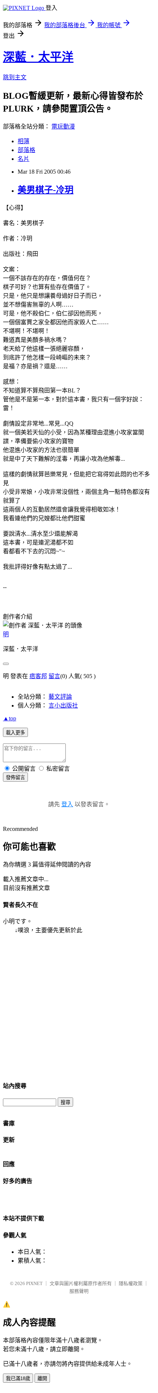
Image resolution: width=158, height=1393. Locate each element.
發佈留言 (15, 777)
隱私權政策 (131, 1283)
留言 (54, 676)
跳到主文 (14, 77)
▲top (9, 718)
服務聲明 (79, 1291)
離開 (42, 1378)
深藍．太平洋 (38, 57)
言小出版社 (63, 705)
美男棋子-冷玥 (45, 190)
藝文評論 (60, 697)
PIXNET (34, 1283)
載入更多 (15, 732)
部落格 (26, 150)
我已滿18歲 (18, 1378)
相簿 (23, 141)
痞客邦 (38, 676)
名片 (23, 159)
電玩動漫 (63, 126)
